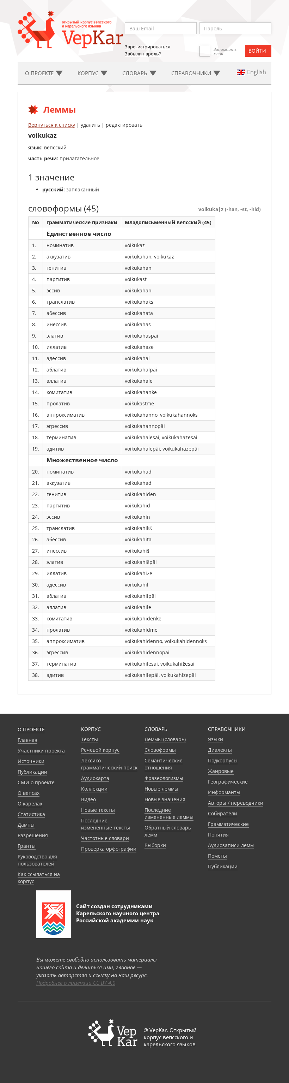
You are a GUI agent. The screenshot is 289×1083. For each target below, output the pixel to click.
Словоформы (160, 749)
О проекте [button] (40, 73)
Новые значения (164, 799)
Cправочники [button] (192, 73)
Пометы (217, 855)
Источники (31, 761)
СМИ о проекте (36, 782)
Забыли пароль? (143, 53)
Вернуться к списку (51, 124)
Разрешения (33, 835)
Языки (215, 739)
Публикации (32, 771)
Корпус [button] (89, 73)
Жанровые (221, 771)
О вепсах (28, 793)
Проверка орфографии (108, 848)
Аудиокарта (95, 778)
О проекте (31, 729)
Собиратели (222, 813)
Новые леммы (161, 788)
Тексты (89, 739)
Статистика (31, 814)
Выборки (155, 845)
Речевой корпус (100, 749)
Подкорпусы (223, 760)
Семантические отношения (163, 764)
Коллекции (94, 788)
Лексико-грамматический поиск (109, 764)
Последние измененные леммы (168, 813)
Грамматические (228, 824)
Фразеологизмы (163, 778)
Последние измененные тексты (105, 824)
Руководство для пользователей (37, 860)
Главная (27, 740)
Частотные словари (105, 838)
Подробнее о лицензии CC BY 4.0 (75, 982)
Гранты (27, 846)
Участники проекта (41, 750)
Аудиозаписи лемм (231, 845)
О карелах (30, 803)
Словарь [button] (135, 73)
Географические (228, 781)
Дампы (26, 824)
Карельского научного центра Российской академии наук (117, 917)
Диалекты (220, 749)
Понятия (218, 834)
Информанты (224, 792)
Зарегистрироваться (147, 46)
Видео (88, 799)
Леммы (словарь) (165, 739)
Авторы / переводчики (235, 802)
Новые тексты (98, 810)
